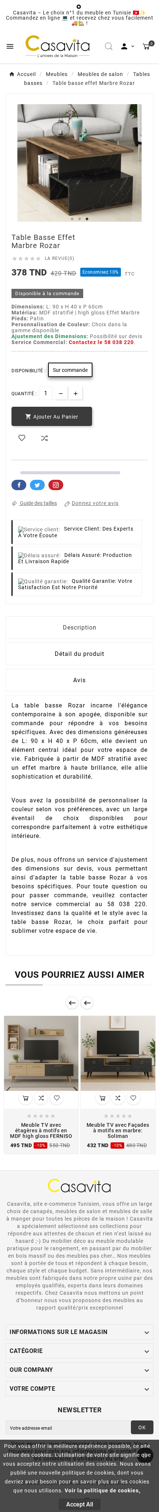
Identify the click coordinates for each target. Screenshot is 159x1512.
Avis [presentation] (79, 680)
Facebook (18, 485)
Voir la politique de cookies (102, 1490)
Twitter (37, 485)
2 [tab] (79, 219)
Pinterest (55, 485)
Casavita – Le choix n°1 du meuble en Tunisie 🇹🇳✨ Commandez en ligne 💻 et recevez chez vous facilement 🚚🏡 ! (79, 18)
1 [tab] (72, 219)
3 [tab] (87, 219)
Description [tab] (80, 627)
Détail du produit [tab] (79, 653)
